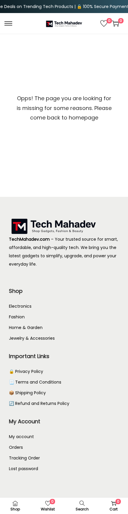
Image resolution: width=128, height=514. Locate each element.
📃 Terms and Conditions (35, 382)
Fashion (17, 317)
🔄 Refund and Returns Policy (39, 403)
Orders (16, 447)
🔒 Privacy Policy (26, 371)
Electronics (20, 306)
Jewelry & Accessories (32, 338)
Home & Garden (26, 328)
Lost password (23, 469)
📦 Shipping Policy (27, 393)
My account (21, 437)
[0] (103, 23)
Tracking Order (24, 458)
